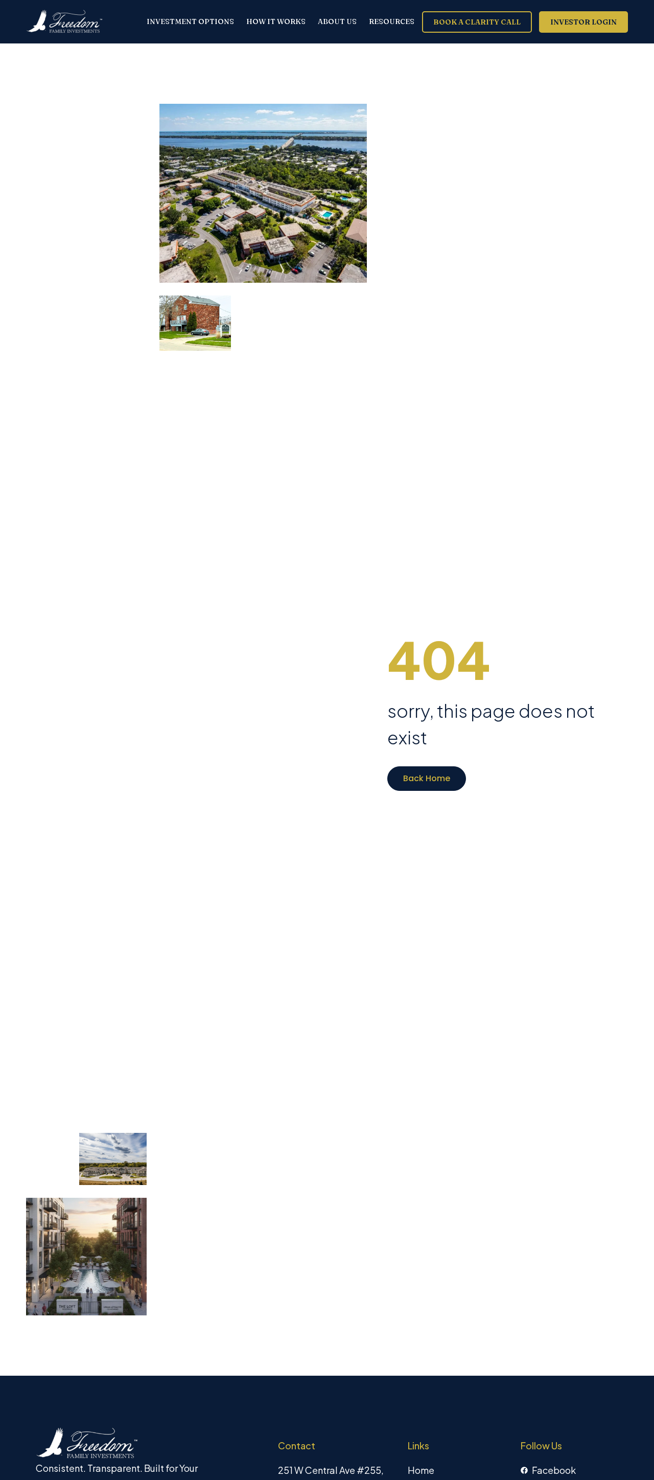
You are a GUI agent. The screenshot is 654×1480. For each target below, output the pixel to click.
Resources (391, 21)
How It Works (276, 21)
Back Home (426, 778)
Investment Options (190, 21)
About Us (337, 21)
